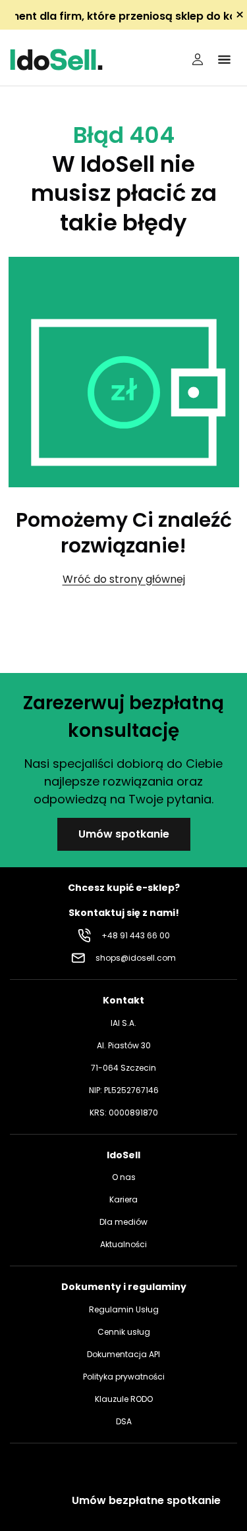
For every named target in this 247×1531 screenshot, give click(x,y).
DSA (124, 1421)
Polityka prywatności (124, 1376)
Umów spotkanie (123, 834)
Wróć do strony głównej (124, 579)
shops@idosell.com (136, 957)
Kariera (123, 1199)
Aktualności (123, 1244)
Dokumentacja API (123, 1354)
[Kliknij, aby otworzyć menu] (224, 59)
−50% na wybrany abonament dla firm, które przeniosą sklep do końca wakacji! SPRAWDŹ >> (123, 16)
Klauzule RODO (124, 1399)
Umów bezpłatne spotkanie (146, 1500)
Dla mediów (123, 1221)
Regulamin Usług (124, 1309)
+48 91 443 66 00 (135, 935)
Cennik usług (123, 1331)
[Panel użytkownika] (197, 59)
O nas (124, 1177)
